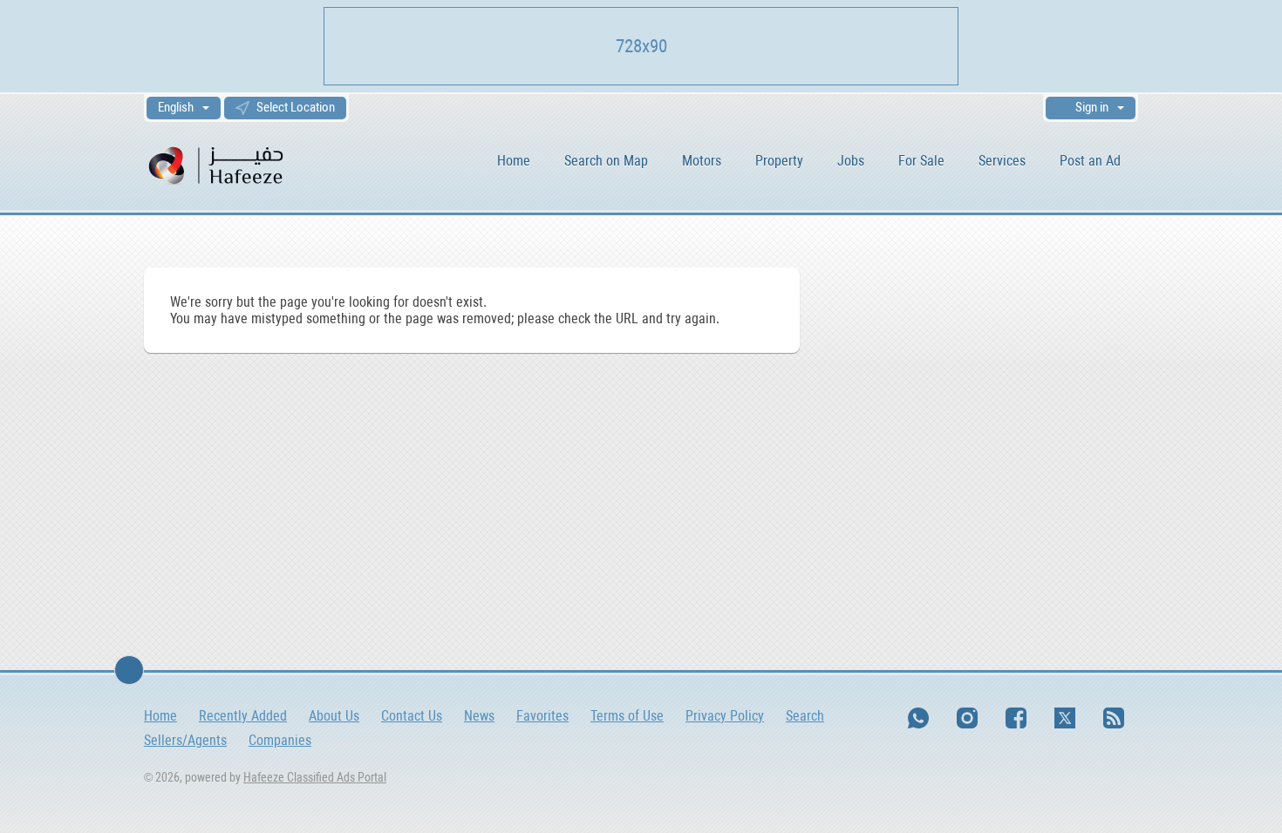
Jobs (850, 160)
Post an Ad (1090, 160)
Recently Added (243, 716)
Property (779, 160)
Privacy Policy (724, 716)
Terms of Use (627, 716)
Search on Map (606, 160)
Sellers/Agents (185, 740)
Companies (280, 740)
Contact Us (411, 716)
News (479, 716)
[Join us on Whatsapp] (918, 718)
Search (805, 716)
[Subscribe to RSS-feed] (1113, 718)
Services (1002, 160)
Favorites (542, 716)
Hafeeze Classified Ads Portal (314, 777)
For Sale (921, 160)
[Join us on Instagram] (967, 718)
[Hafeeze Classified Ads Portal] (239, 164)
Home (513, 160)
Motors (701, 160)
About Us (334, 716)
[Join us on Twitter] (1064, 718)
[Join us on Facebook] (1016, 718)
